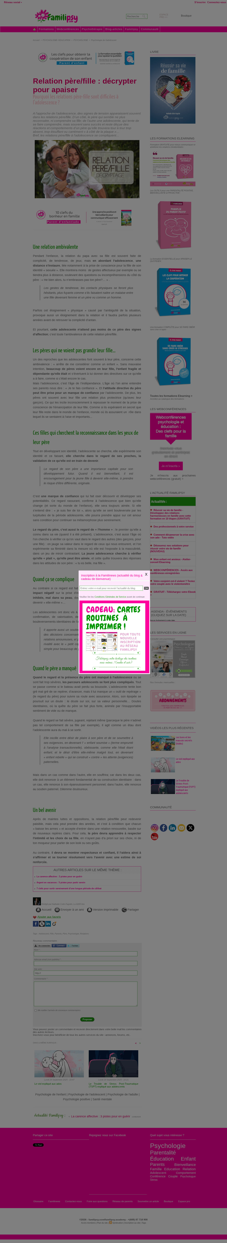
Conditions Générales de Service (110, 597)
